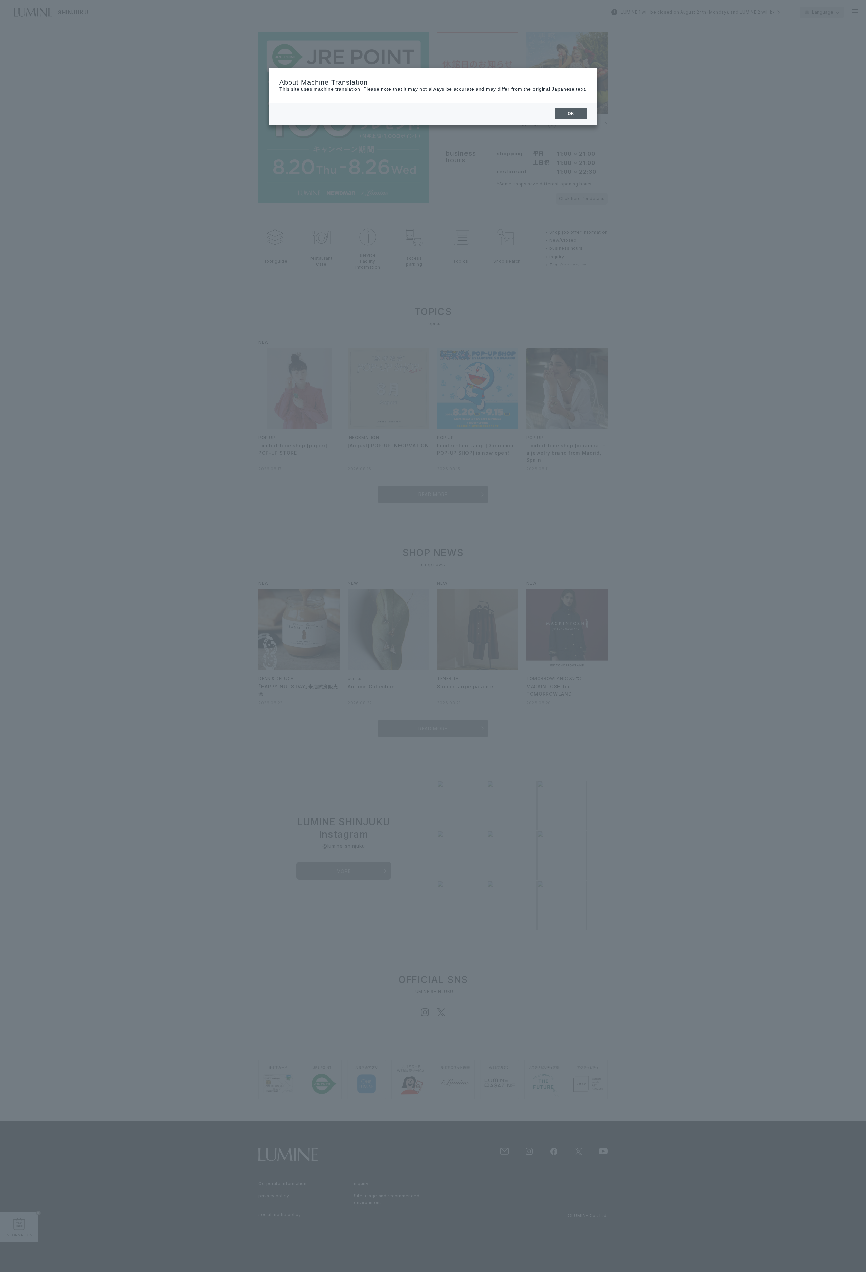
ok (571, 113)
